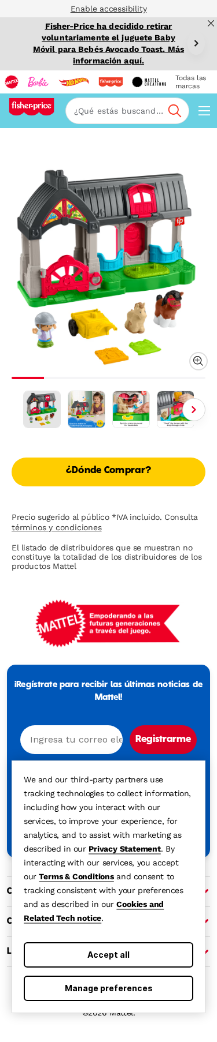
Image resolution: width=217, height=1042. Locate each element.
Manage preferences (109, 988)
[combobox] (127, 111)
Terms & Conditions (76, 876)
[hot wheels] (73, 81)
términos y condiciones (57, 527)
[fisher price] (110, 81)
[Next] (196, 43)
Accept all (108, 954)
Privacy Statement (125, 848)
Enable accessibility (109, 9)
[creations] (149, 81)
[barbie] (38, 81)
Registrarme (163, 739)
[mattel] (11, 81)
